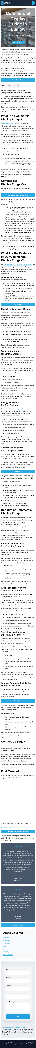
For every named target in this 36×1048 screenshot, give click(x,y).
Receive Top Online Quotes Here (18, 831)
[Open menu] (33, 3)
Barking (11, 827)
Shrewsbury (7, 940)
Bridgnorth (6, 937)
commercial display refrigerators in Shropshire (18, 264)
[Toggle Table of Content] (18, 85)
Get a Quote (16, 42)
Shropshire (6, 943)
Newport (5, 949)
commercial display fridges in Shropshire (16, 409)
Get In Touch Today (18, 79)
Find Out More (18, 304)
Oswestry (6, 952)
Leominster (4, 827)
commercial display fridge (10, 124)
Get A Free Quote (18, 925)
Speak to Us (18, 471)
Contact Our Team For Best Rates (18, 195)
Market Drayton (8, 954)
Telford (5, 946)
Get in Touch (18, 701)
